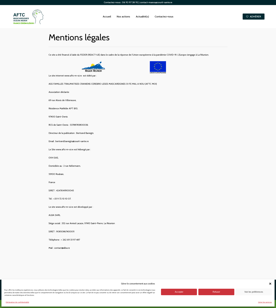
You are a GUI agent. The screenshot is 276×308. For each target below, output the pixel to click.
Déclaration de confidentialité (17, 302)
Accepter (179, 292)
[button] (270, 283)
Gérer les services (265, 302)
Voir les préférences (253, 292)
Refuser (216, 292)
